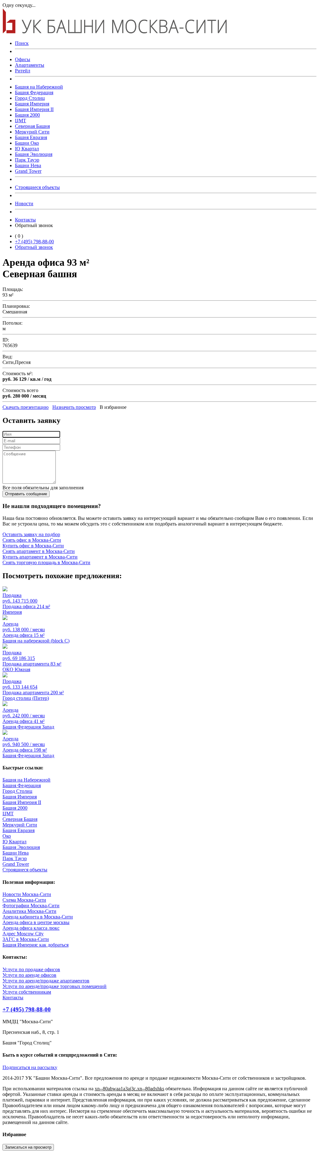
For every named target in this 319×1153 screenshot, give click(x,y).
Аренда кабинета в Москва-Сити (37, 916)
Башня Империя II (34, 109)
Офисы (22, 59)
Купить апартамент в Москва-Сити (40, 557)
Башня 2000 (27, 115)
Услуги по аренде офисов (29, 975)
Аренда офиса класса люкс (31, 928)
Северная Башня (32, 126)
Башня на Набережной (39, 87)
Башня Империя (32, 103)
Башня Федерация (34, 92)
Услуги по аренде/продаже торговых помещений (54, 986)
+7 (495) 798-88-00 (34, 241)
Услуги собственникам (26, 992)
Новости (24, 203)
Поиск (22, 43)
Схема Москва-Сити (24, 900)
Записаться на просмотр (28, 1147)
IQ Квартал (27, 148)
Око (6, 836)
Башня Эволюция (33, 154)
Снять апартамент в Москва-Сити (38, 551)
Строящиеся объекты (37, 187)
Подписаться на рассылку (29, 1067)
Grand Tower (28, 171)
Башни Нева (28, 165)
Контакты (25, 219)
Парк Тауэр (27, 159)
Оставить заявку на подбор (31, 534)
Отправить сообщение (26, 494)
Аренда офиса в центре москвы (35, 922)
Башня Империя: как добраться (35, 944)
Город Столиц (30, 98)
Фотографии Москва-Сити (31, 905)
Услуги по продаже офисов (31, 969)
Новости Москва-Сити (26, 894)
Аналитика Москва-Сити (29, 911)
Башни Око (27, 143)
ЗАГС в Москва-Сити (25, 939)
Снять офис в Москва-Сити (31, 540)
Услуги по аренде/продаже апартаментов (45, 980)
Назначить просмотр (74, 407)
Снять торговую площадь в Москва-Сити (46, 562)
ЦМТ (20, 120)
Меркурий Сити (32, 131)
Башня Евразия (31, 137)
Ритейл (22, 70)
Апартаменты (29, 65)
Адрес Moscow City (23, 933)
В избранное (113, 407)
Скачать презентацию (25, 407)
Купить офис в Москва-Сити (33, 545)
